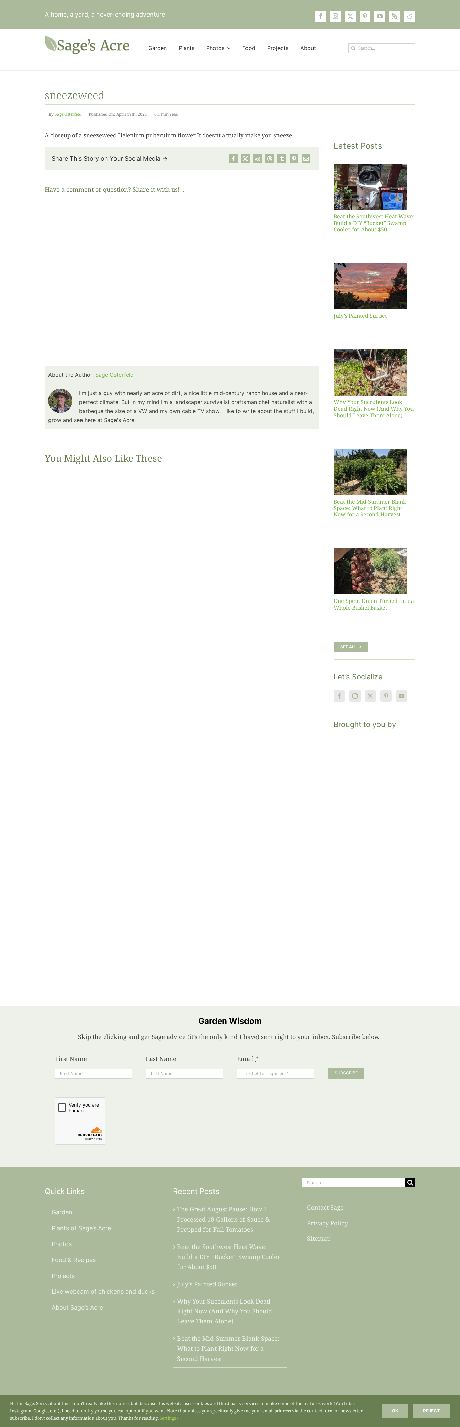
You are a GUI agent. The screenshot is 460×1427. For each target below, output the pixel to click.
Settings (168, 1418)
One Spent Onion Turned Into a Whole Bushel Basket (374, 604)
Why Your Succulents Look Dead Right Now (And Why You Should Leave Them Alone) (374, 408)
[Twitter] (370, 696)
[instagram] (335, 16)
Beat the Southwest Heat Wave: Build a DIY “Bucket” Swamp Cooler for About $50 (374, 223)
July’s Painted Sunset (360, 315)
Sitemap (319, 1238)
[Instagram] (355, 696)
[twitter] (350, 16)
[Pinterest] (294, 158)
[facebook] (320, 16)
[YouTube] (401, 696)
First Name (71, 1059)
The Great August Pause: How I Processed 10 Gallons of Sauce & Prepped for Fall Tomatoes (223, 1219)
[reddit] (409, 16)
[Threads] (270, 158)
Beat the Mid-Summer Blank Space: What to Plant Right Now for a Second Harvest (370, 508)
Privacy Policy (327, 1223)
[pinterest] (365, 16)
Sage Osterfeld (68, 114)
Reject (431, 1411)
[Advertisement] (374, 859)
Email (248, 1059)
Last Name (161, 1059)
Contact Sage (325, 1207)
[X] (245, 158)
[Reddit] (258, 158)
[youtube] (380, 16)
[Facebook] (233, 158)
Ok (395, 1411)
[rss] (394, 16)
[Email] (306, 158)
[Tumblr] (282, 158)
